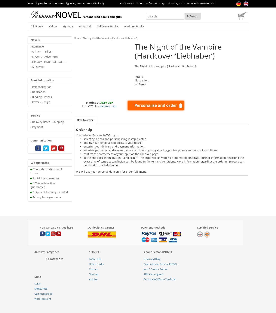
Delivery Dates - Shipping (48, 122)
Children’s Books (107, 26)
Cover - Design (41, 102)
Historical (85, 26)
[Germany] (238, 3)
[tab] (85, 120)
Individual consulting (46, 178)
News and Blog (152, 259)
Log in (37, 283)
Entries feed (41, 288)
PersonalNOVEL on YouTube (159, 279)
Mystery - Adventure (45, 56)
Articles (93, 279)
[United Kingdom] (245, 3)
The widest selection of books (46, 171)
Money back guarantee (47, 197)
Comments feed (43, 293)
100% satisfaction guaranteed (43, 185)
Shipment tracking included (50, 192)
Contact (93, 269)
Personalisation (41, 87)
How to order (85, 120)
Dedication (39, 92)
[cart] (243, 18)
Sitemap (93, 274)
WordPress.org (42, 298)
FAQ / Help (95, 259)
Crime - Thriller (41, 51)
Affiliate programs (154, 274)
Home (77, 38)
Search (194, 16)
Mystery (68, 26)
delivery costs (108, 106)
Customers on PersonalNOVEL (161, 264)
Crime (53, 26)
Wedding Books (134, 26)
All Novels (37, 26)
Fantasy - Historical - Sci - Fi (49, 61)
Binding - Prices (42, 97)
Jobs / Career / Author (156, 269)
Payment (37, 127)
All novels (38, 66)
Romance (38, 46)
